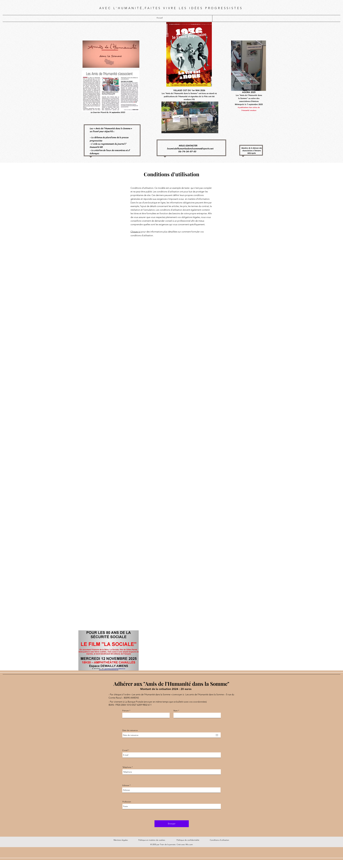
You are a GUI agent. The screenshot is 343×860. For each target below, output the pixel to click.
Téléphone (126, 767)
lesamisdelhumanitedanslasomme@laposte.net (190, 148)
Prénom (125, 711)
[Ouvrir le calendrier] (217, 735)
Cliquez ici (136, 231)
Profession (126, 802)
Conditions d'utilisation (219, 840)
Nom (176, 711)
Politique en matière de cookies (152, 840)
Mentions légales (121, 840)
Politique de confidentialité (188, 840)
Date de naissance (130, 730)
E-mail (125, 750)
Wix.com (189, 844)
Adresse (125, 785)
